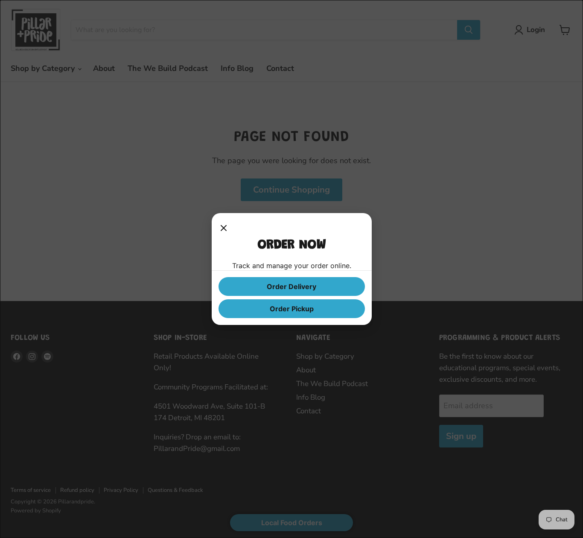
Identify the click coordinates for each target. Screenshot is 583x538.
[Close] (223, 228)
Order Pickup (292, 308)
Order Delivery (291, 286)
